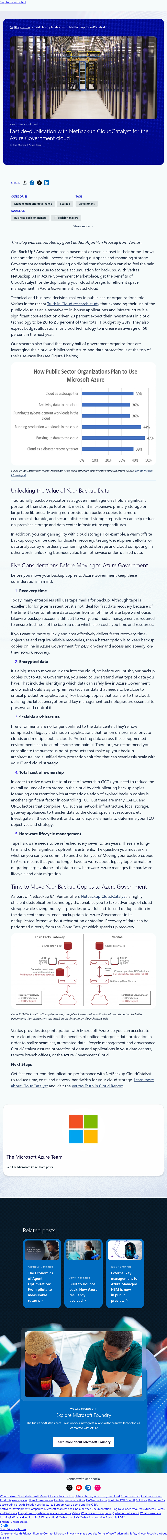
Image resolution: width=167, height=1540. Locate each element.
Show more (81, 226)
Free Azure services (41, 1500)
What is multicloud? (127, 1513)
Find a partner (82, 1508)
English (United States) (14, 1521)
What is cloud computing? (97, 1513)
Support (59, 1504)
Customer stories (151, 1496)
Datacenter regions (87, 1496)
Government (86, 203)
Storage (65, 203)
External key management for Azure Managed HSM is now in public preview (125, 1287)
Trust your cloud (109, 1496)
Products (5, 1500)
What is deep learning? (26, 1517)
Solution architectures (39, 1504)
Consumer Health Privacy (16, 1533)
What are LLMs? (70, 1517)
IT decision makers (66, 217)
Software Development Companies (21, 1508)
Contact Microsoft (54, 1533)
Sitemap (37, 1533)
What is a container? (94, 1517)
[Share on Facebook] (32, 182)
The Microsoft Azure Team (27, 145)
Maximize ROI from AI (121, 1500)
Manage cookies (87, 1533)
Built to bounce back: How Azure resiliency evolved (83, 1292)
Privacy (72, 1533)
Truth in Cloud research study (73, 303)
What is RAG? (116, 1517)
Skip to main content (13, 2)
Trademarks (121, 1533)
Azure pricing (20, 1500)
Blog (114, 1508)
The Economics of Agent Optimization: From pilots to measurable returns (40, 1287)
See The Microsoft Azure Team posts (30, 1167)
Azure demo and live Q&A (81, 1504)
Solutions (141, 1500)
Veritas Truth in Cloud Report (97, 1085)
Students (150, 1508)
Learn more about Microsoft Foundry (83, 1442)
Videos (76, 1513)
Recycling (152, 1533)
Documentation (101, 1508)
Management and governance (33, 203)
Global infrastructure (61, 1496)
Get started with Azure (33, 1496)
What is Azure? (9, 1496)
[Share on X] (39, 182)
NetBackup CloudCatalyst (104, 896)
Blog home (22, 27)
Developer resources (131, 1508)
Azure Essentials (130, 1496)
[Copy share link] (24, 182)
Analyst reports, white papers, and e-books (44, 1513)
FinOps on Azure (96, 1500)
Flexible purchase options (69, 1500)
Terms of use (106, 1533)
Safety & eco (138, 1533)
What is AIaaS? (50, 1517)
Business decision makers (30, 217)
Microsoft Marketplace (58, 1508)
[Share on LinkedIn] (46, 182)
